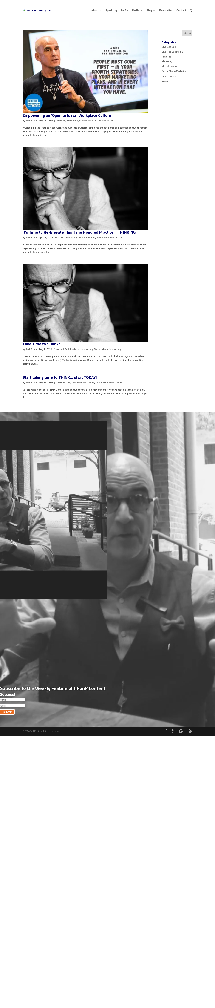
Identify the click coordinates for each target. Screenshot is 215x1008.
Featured (60, 120)
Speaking (111, 10)
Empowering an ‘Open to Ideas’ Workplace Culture (67, 115)
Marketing (72, 120)
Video (165, 81)
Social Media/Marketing (109, 237)
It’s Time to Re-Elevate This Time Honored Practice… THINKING (79, 232)
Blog (149, 10)
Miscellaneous (87, 120)
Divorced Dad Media (172, 52)
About (95, 10)
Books (124, 10)
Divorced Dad (61, 349)
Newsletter (166, 10)
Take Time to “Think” (41, 344)
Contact (181, 10)
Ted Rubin (31, 120)
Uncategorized (105, 120)
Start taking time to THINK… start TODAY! (60, 377)
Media (135, 10)
